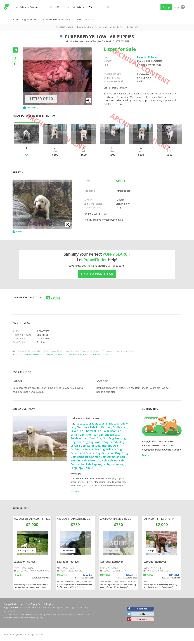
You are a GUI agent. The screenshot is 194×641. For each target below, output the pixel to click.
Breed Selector (26, 614)
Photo (20, 231)
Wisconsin (65, 19)
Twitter (142, 613)
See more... (76, 491)
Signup (166, 7)
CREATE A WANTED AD (97, 274)
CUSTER (78, 19)
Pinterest (142, 619)
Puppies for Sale (29, 19)
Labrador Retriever (49, 19)
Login (176, 7)
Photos (32, 107)
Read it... (146, 455)
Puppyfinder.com (11, 607)
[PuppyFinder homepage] (6, 7)
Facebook (142, 608)
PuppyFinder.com (13, 604)
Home (15, 19)
